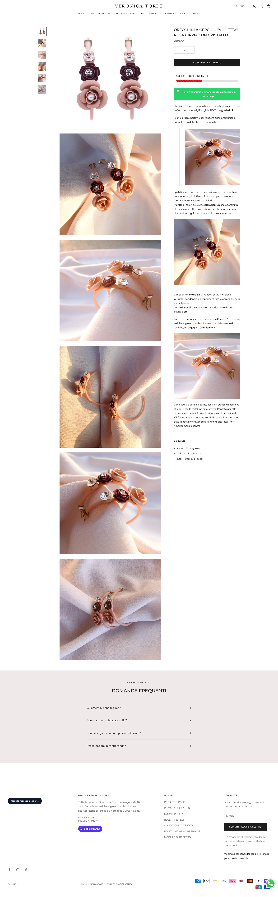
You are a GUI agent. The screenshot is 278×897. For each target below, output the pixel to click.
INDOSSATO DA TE (125, 13)
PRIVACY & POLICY (175, 802)
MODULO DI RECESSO (177, 837)
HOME (81, 13)
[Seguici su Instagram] (17, 869)
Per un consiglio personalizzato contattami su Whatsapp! (209, 94)
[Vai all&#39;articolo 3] (42, 54)
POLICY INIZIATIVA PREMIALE (182, 831)
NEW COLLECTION (100, 13)
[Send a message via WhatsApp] (270, 883)
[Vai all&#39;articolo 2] (42, 43)
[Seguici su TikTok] (26, 869)
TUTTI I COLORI (148, 13)
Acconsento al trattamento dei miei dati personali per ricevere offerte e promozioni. (246, 841)
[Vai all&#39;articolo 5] (42, 78)
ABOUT (196, 13)
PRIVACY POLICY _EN (177, 808)
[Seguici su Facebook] (9, 869)
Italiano (240, 6)
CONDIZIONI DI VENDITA (179, 825)
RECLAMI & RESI (174, 820)
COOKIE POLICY (173, 814)
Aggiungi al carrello (207, 62)
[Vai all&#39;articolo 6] (42, 89)
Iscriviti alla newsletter (245, 826)
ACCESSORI (168, 13)
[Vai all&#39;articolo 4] (42, 66)
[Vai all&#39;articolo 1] (42, 31)
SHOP (183, 13)
